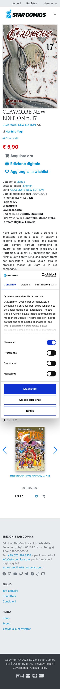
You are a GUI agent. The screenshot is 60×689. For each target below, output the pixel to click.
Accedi (16, 3)
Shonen (27, 185)
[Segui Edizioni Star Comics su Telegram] (32, 574)
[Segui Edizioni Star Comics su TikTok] (37, 574)
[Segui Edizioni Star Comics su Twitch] (21, 574)
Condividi (11, 138)
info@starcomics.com (16, 559)
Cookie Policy (38, 667)
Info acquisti (10, 590)
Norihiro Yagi (14, 131)
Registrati (32, 3)
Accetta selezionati (30, 399)
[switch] (51, 353)
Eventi (6, 623)
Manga (20, 181)
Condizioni (9, 601)
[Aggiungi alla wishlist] (36, 496)
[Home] (26, 13)
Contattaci (9, 596)
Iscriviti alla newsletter (16, 628)
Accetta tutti (30, 388)
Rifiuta (30, 410)
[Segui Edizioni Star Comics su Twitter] (26, 574)
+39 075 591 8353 (19, 555)
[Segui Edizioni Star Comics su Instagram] (9, 574)
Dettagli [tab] (25, 284)
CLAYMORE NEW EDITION (19, 124)
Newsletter (50, 3)
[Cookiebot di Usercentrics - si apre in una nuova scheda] (42, 275)
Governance (20, 667)
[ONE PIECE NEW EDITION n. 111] (30, 449)
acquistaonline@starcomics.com (22, 567)
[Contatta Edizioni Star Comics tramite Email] (43, 574)
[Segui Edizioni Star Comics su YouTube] (15, 574)
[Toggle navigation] (54, 13)
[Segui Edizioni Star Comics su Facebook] (4, 574)
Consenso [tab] (10, 284)
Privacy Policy (44, 663)
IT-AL (29, 663)
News (6, 618)
